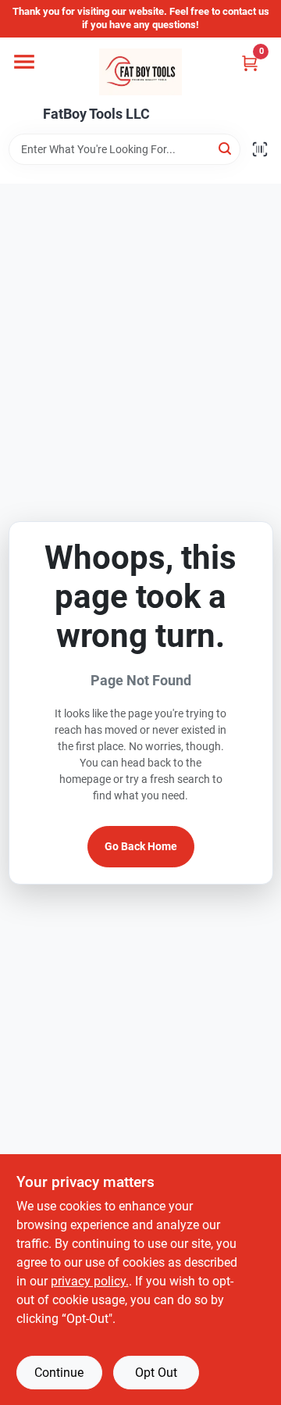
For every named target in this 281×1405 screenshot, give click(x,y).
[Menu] (24, 62)
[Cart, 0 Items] (250, 63)
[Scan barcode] (260, 149)
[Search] (226, 148)
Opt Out (156, 1372)
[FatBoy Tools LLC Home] (140, 71)
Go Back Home (141, 846)
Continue (59, 1372)
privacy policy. (90, 1281)
